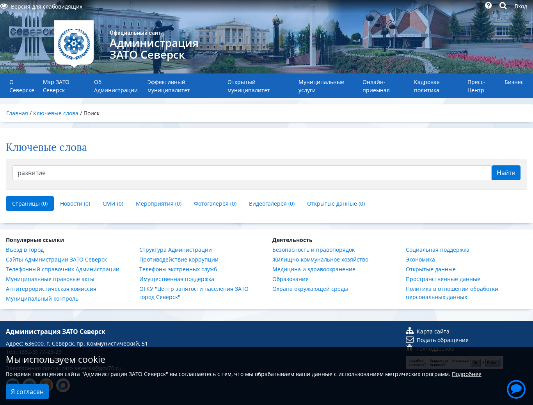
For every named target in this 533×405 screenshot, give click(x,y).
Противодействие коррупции (179, 259)
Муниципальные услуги (321, 86)
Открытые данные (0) (336, 203)
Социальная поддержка (437, 249)
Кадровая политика (427, 86)
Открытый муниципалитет (248, 86)
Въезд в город (25, 249)
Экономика (420, 259)
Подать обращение (443, 340)
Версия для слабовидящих (46, 6)
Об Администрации (116, 86)
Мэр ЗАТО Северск (56, 86)
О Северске (21, 86)
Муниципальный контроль (42, 298)
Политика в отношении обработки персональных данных (452, 293)
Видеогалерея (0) (272, 203)
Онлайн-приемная (376, 86)
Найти (506, 172)
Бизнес (514, 82)
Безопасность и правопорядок (313, 249)
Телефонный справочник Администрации (62, 269)
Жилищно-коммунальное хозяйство (320, 259)
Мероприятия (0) (158, 203)
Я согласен (27, 391)
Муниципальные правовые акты (50, 279)
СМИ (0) (113, 203)
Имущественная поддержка (176, 279)
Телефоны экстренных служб (178, 269)
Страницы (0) (30, 203)
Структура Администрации (175, 249)
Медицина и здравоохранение (313, 269)
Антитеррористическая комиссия (51, 288)
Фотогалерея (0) (215, 203)
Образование (290, 279)
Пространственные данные (443, 279)
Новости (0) (75, 203)
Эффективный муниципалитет (168, 86)
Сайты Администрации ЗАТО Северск (56, 259)
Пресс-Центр (476, 86)
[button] (516, 388)
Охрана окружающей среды (310, 288)
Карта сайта (433, 331)
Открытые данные (431, 269)
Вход (521, 6)
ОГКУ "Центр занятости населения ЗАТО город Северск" (194, 293)
